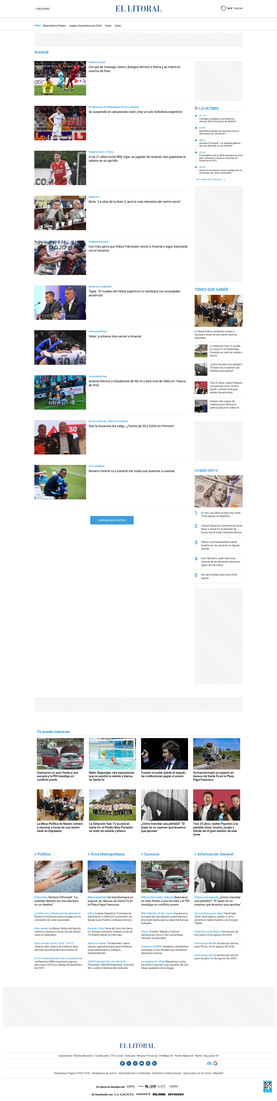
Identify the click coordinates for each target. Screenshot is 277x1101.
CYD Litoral (116, 1055)
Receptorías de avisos (104, 1073)
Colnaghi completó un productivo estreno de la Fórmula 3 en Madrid (217, 118)
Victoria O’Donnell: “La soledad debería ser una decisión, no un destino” (220, 143)
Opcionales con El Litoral (197, 1073)
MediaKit (218, 1073)
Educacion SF (211, 1055)
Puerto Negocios (184, 1055)
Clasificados (102, 1055)
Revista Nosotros (83, 1055)
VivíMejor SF (166, 1055)
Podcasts (130, 1055)
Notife (198, 1055)
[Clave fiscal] (267, 1091)
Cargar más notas (112, 520)
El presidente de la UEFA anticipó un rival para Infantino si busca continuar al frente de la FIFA (220, 156)
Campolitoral (65, 1055)
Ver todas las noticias (208, 179)
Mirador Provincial (147, 1055)
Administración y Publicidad (134, 1073)
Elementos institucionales (166, 1073)
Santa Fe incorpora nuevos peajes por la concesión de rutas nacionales (220, 170)
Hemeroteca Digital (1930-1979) (72, 1073)
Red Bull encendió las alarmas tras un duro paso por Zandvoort (219, 131)
